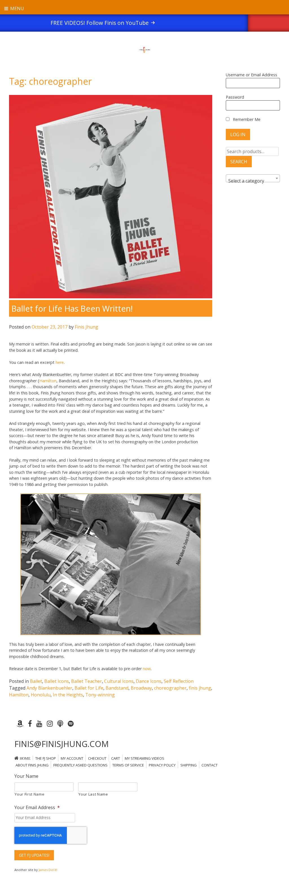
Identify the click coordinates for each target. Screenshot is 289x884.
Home (25, 758)
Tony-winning (100, 695)
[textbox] (253, 181)
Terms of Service (128, 765)
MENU (16, 8)
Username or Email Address (251, 74)
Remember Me (246, 119)
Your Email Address (37, 808)
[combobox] (253, 178)
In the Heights (68, 695)
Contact (210, 765)
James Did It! (48, 870)
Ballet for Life (89, 688)
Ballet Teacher (86, 681)
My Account (72, 758)
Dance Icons (148, 681)
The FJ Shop (45, 758)
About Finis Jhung (32, 765)
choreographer (170, 688)
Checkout (97, 758)
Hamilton (47, 380)
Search (238, 161)
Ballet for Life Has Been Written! (72, 308)
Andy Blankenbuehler (49, 688)
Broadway (141, 688)
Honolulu (41, 695)
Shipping (188, 765)
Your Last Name (93, 794)
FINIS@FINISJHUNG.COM (61, 743)
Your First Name (29, 794)
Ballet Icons (56, 681)
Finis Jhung (86, 327)
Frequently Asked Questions (80, 765)
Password (235, 97)
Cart (115, 758)
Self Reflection (179, 681)
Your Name (26, 776)
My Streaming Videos (144, 758)
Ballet (36, 681)
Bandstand (117, 688)
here (60, 362)
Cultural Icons (118, 681)
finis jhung (200, 688)
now (147, 668)
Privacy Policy (162, 765)
